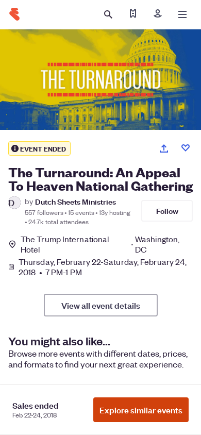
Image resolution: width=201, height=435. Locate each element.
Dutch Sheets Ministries (75, 201)
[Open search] (108, 14)
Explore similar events (140, 409)
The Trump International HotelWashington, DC (100, 244)
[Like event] (185, 148)
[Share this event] (164, 148)
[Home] (14, 14)
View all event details (100, 305)
